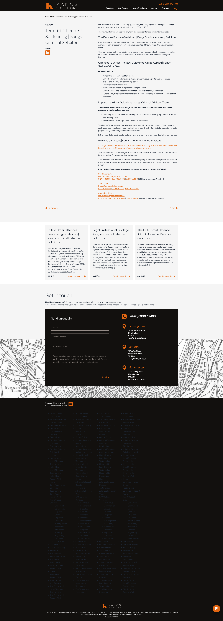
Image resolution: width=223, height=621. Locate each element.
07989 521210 (132, 179)
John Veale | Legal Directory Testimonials (57, 488)
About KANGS (56, 413)
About (154, 8)
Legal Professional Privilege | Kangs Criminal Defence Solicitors (111, 234)
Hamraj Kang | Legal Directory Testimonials (56, 461)
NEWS (52, 17)
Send (104, 377)
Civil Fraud (59, 506)
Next (172, 208)
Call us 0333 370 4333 (168, 4)
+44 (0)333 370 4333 (142, 316)
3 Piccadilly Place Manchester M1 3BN (135, 374)
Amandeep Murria (106, 193)
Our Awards (55, 544)
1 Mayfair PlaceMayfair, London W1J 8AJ (135, 353)
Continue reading (75, 276)
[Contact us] (216, 608)
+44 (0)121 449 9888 (137, 338)
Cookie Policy (56, 437)
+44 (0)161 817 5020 (136, 379)
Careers (58, 416)
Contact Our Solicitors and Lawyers (56, 431)
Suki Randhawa (105, 174)
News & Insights (140, 8)
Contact (165, 8)
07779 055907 (104, 189)
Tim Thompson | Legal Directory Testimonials (57, 589)
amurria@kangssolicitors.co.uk (111, 196)
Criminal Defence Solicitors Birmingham (57, 443)
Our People (123, 8)
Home (47, 17)
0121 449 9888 (104, 179)
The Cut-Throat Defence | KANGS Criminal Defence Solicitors (154, 234)
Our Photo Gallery (57, 547)
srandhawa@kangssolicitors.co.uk (112, 176)
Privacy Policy (56, 550)
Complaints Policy (58, 425)
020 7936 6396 (118, 179)
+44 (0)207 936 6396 (137, 359)
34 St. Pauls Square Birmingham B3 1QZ (136, 333)
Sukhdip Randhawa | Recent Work (55, 574)
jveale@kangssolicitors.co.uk (110, 186)
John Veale (103, 183)
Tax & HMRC (60, 541)
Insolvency (59, 526)
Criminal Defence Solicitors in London (57, 452)
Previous (53, 208)
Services (109, 8)
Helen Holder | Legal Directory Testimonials (56, 470)
